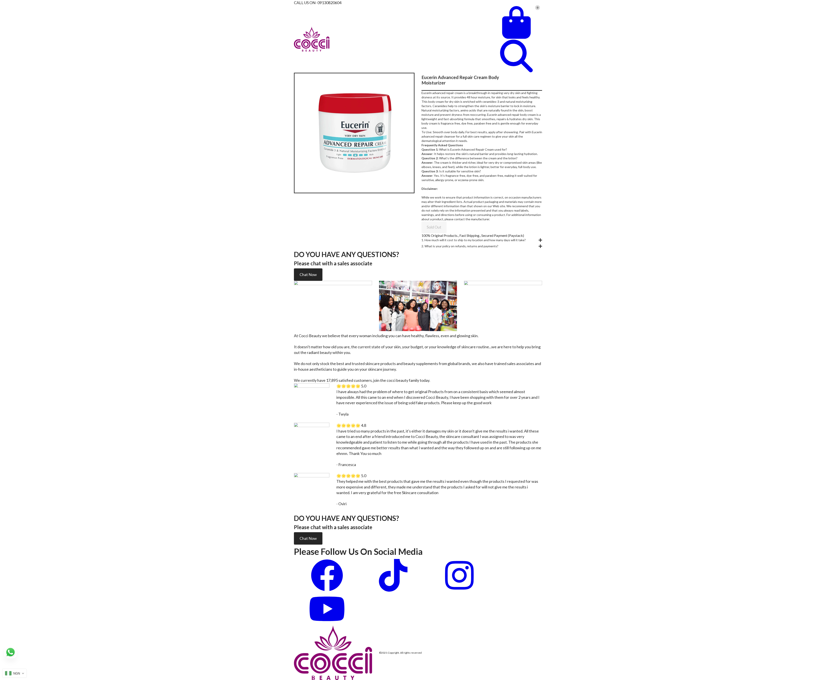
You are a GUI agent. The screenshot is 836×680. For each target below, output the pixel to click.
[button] (482, 240)
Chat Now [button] (308, 274)
